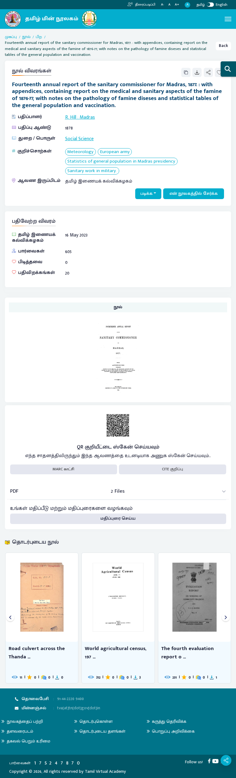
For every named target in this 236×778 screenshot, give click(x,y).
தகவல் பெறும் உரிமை (28, 741)
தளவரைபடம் (20, 731)
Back (223, 45)
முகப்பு (11, 37)
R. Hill (70, 117)
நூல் (26, 37)
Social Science (79, 139)
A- (162, 4)
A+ (177, 4)
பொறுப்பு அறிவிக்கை (173, 731)
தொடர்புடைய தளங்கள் (102, 731)
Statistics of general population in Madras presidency (121, 161)
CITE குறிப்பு (172, 469)
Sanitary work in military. (92, 171)
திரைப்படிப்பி (144, 4)
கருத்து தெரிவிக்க (169, 721)
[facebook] (210, 761)
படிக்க (146, 193)
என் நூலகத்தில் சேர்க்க (194, 193)
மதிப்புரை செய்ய (118, 518)
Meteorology (80, 152)
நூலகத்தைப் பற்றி (25, 721)
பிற (39, 37)
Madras (87, 117)
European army (115, 152)
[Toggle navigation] (228, 19)
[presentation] (10, 618)
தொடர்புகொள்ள (95, 721)
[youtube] (216, 761)
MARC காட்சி (63, 469)
